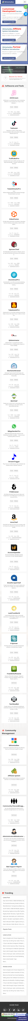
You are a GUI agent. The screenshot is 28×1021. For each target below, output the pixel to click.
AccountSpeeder (14, 553)
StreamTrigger (14, 462)
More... (5, 961)
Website (16, 107)
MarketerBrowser (14, 371)
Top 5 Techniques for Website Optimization (14, 948)
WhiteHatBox (14, 745)
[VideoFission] (14, 214)
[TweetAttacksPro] (14, 184)
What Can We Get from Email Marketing (13, 956)
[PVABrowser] (14, 487)
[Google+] (5, 1010)
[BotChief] (14, 396)
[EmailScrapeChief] (14, 578)
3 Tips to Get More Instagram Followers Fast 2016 (14, 943)
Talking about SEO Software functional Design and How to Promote (14, 977)
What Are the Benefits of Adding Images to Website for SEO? (14, 980)
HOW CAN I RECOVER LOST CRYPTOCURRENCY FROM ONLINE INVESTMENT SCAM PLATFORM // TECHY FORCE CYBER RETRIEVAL (14, 916)
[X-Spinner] (14, 638)
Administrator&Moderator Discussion (14, 836)
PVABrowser (14, 492)
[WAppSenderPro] (14, 426)
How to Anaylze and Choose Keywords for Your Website (14, 938)
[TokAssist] (14, 123)
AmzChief (14, 522)
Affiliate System (14, 776)
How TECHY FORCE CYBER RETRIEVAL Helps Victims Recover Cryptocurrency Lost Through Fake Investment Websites (14, 900)
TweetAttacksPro (14, 189)
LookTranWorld (14, 613)
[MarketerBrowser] (14, 366)
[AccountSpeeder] (14, 547)
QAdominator (14, 340)
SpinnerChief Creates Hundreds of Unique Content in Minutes (14, 972)
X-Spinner (14, 643)
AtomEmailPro (14, 280)
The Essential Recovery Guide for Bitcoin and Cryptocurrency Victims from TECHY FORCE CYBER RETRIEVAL (14, 903)
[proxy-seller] (14, 70)
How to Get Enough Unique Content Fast (13, 951)
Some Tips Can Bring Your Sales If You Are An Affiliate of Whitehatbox (14, 940)
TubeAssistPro (14, 310)
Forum (11, 107)
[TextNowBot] (14, 699)
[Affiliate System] (14, 771)
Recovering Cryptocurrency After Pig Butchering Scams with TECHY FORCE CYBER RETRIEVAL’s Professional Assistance (14, 911)
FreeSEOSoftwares (14, 674)
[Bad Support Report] (14, 862)
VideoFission (14, 219)
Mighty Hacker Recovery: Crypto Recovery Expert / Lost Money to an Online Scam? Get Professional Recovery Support (14, 913)
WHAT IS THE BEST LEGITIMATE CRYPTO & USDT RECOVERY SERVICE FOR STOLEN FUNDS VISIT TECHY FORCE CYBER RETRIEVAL (14, 919)
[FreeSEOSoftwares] (14, 669)
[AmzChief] (14, 517)
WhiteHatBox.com (15, 1018)
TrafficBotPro (14, 158)
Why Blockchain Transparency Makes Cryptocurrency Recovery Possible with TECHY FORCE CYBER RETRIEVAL (14, 906)
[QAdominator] (14, 335)
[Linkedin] (18, 1010)
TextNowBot (14, 704)
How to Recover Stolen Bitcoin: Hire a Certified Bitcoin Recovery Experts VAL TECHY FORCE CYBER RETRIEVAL (14, 924)
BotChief (14, 401)
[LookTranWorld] (14, 608)
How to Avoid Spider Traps (10, 959)
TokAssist (14, 128)
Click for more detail (9, 22)
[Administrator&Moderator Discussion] (14, 831)
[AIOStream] (14, 93)
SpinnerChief (14, 249)
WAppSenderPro (14, 431)
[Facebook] (9, 1010)
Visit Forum (14, 682)
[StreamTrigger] (14, 457)
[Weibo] (23, 1010)
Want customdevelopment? (22, 1018)
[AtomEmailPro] (14, 275)
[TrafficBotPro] (14, 153)
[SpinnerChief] (14, 244)
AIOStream (14, 98)
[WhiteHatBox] (14, 740)
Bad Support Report (14, 867)
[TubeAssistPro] (14, 305)
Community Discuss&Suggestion (14, 806)
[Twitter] (14, 1010)
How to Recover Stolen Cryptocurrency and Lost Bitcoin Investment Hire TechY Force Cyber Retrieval (14, 921)
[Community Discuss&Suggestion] (14, 801)
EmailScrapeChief (14, 583)
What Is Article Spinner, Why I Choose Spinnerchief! (14, 946)
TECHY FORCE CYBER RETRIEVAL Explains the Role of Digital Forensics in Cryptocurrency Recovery (14, 908)
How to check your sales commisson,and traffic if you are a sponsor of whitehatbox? (14, 954)
